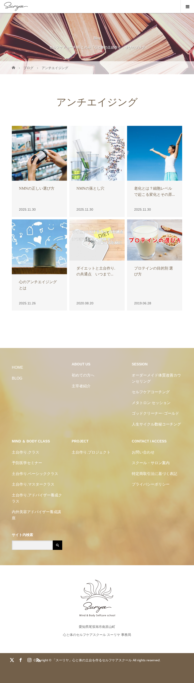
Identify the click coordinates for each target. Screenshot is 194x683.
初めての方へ (83, 375)
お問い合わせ (143, 452)
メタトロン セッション (151, 403)
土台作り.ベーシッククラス (35, 474)
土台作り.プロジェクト (91, 452)
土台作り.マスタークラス (33, 484)
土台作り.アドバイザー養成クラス (37, 498)
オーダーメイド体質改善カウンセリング (156, 378)
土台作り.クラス (25, 452)
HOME (17, 367)
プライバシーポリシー (151, 484)
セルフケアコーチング (151, 392)
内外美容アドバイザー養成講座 (36, 515)
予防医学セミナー (27, 463)
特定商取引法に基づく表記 (154, 474)
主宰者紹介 (81, 386)
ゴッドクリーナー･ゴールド (155, 413)
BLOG (17, 378)
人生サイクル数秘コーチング (156, 424)
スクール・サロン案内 (151, 463)
